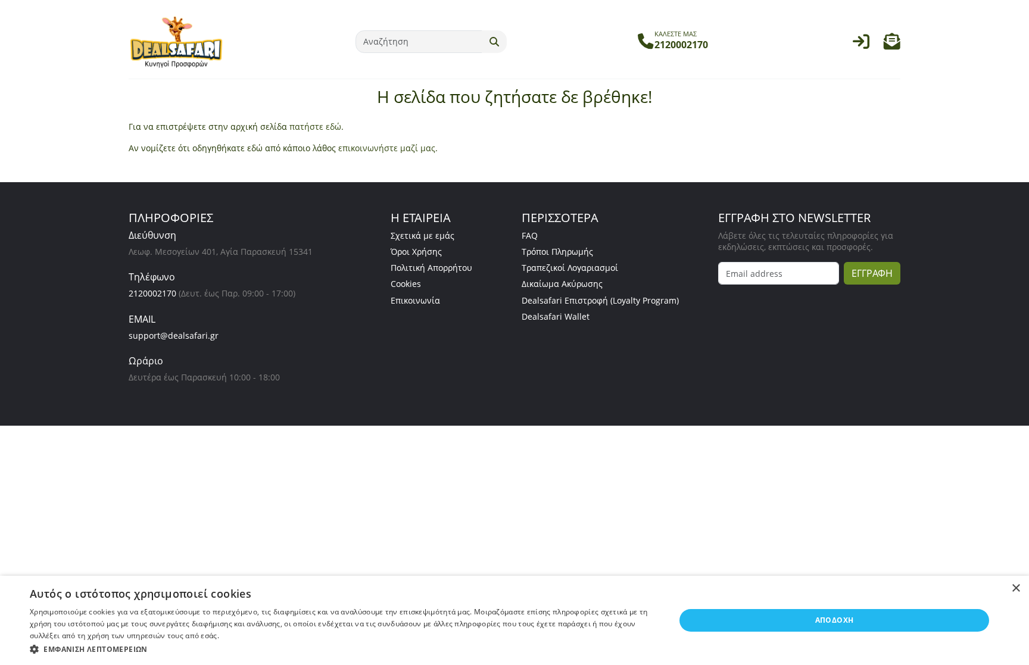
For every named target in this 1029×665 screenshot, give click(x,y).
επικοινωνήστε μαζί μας (386, 148)
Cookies (406, 283)
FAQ (530, 235)
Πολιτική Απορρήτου (431, 267)
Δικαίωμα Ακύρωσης (562, 283)
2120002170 (152, 293)
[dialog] (514, 620)
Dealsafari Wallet (556, 316)
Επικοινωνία (415, 300)
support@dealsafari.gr (174, 335)
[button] (892, 44)
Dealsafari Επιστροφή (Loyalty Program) (600, 300)
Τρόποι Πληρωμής (557, 251)
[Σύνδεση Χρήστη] (861, 44)
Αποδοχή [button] (834, 620)
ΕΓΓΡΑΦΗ (872, 273)
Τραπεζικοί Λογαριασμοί (570, 267)
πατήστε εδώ (315, 126)
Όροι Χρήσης (416, 251)
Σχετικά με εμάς (422, 235)
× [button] (1015, 588)
